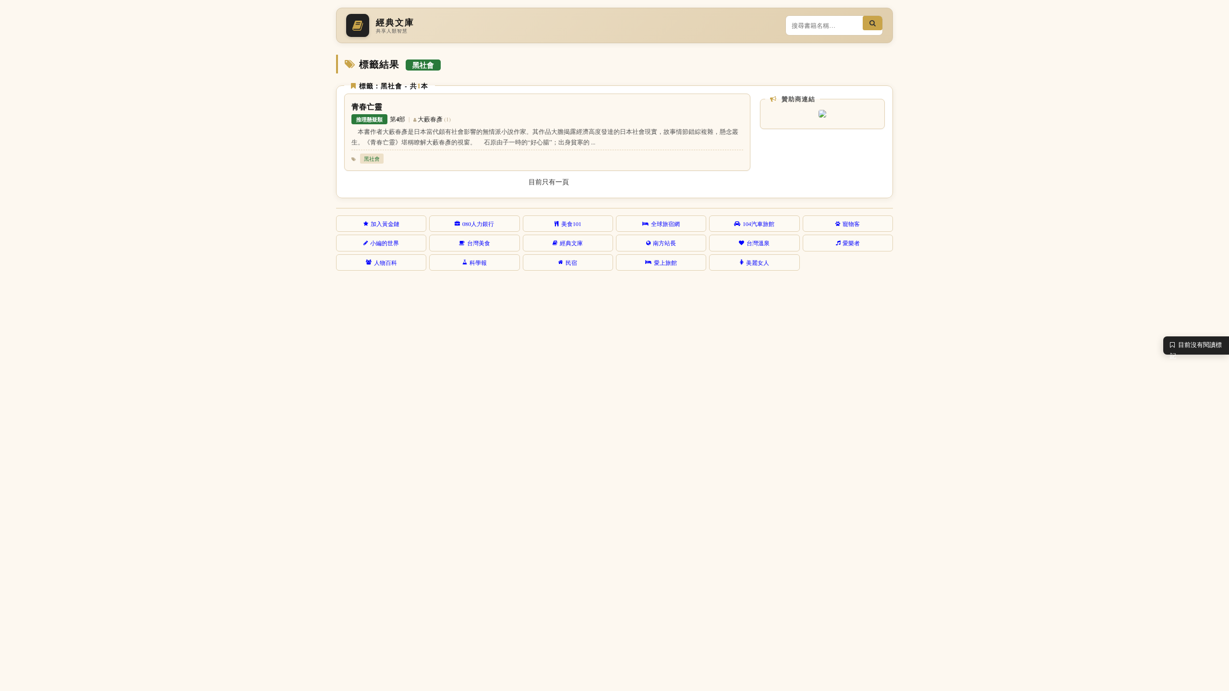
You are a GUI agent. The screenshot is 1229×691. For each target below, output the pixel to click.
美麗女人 (757, 262)
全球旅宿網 (665, 223)
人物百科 (385, 262)
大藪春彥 (430, 119)
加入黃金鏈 (385, 223)
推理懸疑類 (369, 119)
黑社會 (372, 158)
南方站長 (664, 243)
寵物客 (851, 223)
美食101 (571, 223)
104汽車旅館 (758, 223)
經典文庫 (571, 243)
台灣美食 (478, 243)
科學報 (478, 262)
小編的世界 (384, 243)
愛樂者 (851, 243)
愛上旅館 (665, 262)
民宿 (571, 262)
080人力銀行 (478, 223)
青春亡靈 (366, 106)
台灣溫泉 (758, 243)
